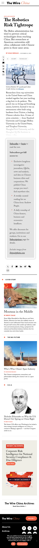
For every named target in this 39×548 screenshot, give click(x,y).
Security (13, 59)
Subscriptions (16, 240)
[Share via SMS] (3, 62)
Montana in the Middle (18, 312)
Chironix (21, 89)
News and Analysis (9, 16)
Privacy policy (22, 544)
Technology (23, 59)
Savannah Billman (10, 372)
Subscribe (14, 144)
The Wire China (18, 3)
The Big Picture (13, 337)
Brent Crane (10, 315)
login (23, 144)
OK (13, 544)
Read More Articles (19, 506)
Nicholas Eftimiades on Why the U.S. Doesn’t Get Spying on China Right (20, 418)
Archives (6, 531)
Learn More (10, 464)
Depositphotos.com (17, 253)
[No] (37, 541)
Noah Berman (13, 53)
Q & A (9, 385)
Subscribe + (31, 518)
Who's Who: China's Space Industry (19, 369)
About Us (6, 527)
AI (7, 59)
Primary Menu (3, 3)
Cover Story (10, 280)
